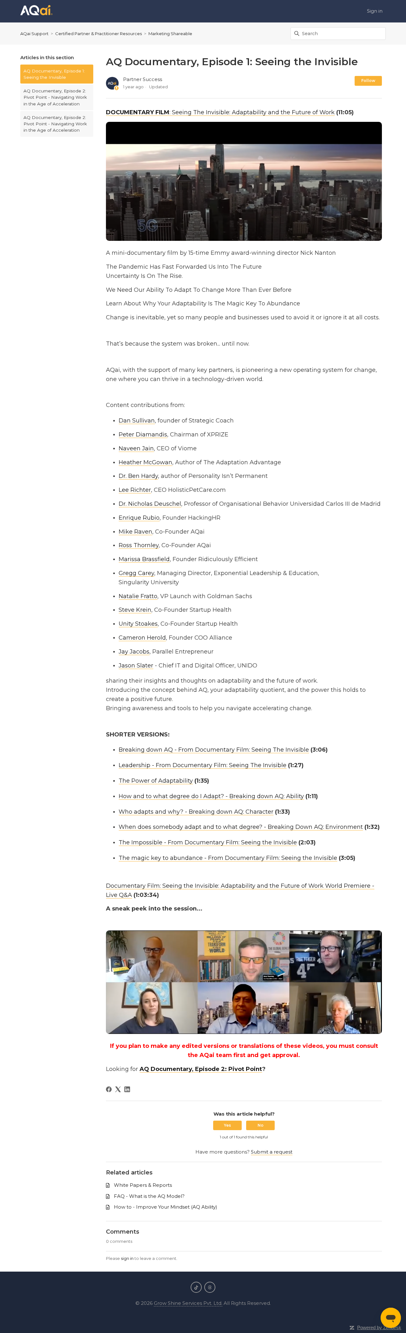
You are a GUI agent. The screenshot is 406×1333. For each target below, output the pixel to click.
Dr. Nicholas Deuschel (150, 503)
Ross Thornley (139, 545)
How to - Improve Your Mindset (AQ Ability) (165, 1207)
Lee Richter (135, 489)
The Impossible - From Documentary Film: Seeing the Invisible (208, 842)
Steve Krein (135, 609)
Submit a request (271, 1152)
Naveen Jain (136, 448)
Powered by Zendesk (379, 1327)
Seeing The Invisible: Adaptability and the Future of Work (253, 112)
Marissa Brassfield (144, 559)
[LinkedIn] (127, 1089)
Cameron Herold (142, 637)
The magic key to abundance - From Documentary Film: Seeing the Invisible (228, 857)
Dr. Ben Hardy (138, 475)
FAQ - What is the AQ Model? (149, 1196)
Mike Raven (135, 531)
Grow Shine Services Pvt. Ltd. (188, 1303)
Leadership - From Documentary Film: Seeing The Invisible (202, 765)
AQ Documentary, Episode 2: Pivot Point (201, 1069)
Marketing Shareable (170, 33)
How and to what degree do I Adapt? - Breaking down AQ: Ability (211, 796)
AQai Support (34, 33)
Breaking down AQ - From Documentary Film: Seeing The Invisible (214, 749)
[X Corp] (118, 1089)
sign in (127, 1258)
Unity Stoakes (138, 623)
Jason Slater (136, 665)
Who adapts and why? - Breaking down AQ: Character (196, 811)
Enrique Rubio (139, 517)
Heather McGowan (145, 462)
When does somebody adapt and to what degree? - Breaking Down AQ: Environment (241, 826)
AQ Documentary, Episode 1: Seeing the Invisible (54, 74)
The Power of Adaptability (156, 780)
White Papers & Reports (143, 1185)
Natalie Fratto (138, 596)
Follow (368, 80)
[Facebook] (109, 1089)
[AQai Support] (36, 11)
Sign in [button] (375, 11)
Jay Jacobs (134, 651)
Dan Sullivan (137, 420)
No (261, 1125)
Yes (227, 1125)
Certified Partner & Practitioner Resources (98, 33)
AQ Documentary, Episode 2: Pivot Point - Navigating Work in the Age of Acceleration (55, 97)
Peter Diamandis (143, 434)
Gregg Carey (136, 573)
